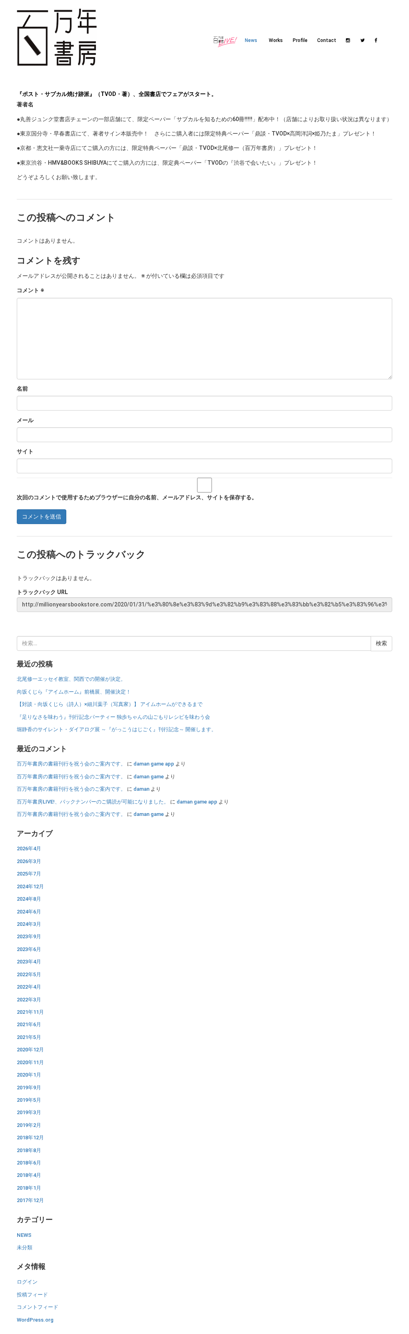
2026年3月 (29, 861)
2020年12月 (30, 1050)
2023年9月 (29, 936)
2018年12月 (30, 1138)
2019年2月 (29, 1125)
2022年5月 (29, 974)
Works (276, 40)
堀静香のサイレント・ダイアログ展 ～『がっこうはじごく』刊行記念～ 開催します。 (116, 729)
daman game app (153, 764)
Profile (300, 40)
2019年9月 (29, 1088)
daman (141, 789)
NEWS (24, 1235)
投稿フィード (32, 1295)
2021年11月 (30, 1012)
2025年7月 (29, 874)
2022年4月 (29, 987)
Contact (325, 40)
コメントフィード (37, 1307)
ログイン (27, 1282)
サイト (25, 451)
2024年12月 (30, 886)
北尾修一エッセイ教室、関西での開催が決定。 (71, 679)
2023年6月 (29, 949)
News (251, 40)
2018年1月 (29, 1188)
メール (25, 420)
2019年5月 (29, 1100)
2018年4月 (29, 1175)
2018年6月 (29, 1163)
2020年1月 (29, 1075)
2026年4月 (29, 848)
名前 (22, 388)
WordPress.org (35, 1320)
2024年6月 (29, 912)
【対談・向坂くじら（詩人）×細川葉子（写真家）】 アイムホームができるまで (110, 704)
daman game (148, 777)
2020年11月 (30, 1062)
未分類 (24, 1247)
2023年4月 (29, 962)
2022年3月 (29, 1000)
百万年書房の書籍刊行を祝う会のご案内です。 (71, 764)
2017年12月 (30, 1200)
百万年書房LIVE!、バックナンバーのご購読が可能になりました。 (93, 802)
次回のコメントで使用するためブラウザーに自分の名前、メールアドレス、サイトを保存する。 (137, 497)
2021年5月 (29, 1037)
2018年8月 (29, 1150)
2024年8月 (29, 899)
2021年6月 (29, 1024)
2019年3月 (29, 1112)
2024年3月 (29, 924)
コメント (30, 290)
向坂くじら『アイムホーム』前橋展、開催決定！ (74, 692)
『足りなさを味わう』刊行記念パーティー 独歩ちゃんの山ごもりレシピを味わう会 (113, 717)
